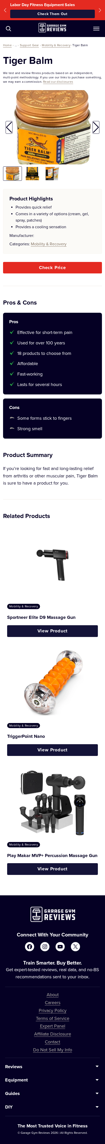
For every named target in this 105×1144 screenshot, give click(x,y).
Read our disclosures (58, 81)
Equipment (16, 1080)
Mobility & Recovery (56, 45)
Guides (12, 1093)
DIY (9, 1107)
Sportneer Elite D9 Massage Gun (41, 617)
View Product (52, 631)
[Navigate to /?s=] (8, 28)
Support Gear (29, 45)
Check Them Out (52, 13)
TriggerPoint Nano (26, 736)
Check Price (52, 267)
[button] (5, 10)
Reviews (13, 1066)
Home (7, 45)
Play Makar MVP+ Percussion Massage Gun (52, 855)
